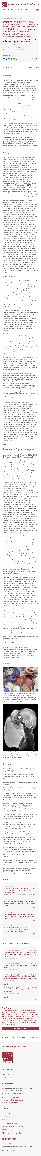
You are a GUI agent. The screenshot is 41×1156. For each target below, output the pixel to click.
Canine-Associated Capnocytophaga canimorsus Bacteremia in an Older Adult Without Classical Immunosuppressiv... (19, 890)
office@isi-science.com (15, 1100)
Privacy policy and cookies (12, 1133)
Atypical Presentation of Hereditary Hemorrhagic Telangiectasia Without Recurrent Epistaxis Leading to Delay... (19, 903)
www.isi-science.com (14, 1102)
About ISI (5, 1130)
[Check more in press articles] (35, 938)
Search (23, 10)
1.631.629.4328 (13, 1097)
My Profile (14, 10)
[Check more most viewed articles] (35, 999)
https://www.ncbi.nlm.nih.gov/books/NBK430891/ (18, 874)
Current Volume (7, 1113)
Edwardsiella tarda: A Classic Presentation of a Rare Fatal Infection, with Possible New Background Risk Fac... (20, 954)
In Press (5, 1116)
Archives (5, 1120)
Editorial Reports (8, 1074)
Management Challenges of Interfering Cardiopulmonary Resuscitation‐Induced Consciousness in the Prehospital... (16, 929)
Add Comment (34, 67)
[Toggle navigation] (38, 10)
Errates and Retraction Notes (12, 1126)
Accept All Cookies (20, 1028)
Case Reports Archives (10, 1123)
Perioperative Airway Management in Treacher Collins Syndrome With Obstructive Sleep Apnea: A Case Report (20, 916)
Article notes (18, 53)
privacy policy (11, 1024)
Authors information (8, 53)
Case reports (6, 1077)
